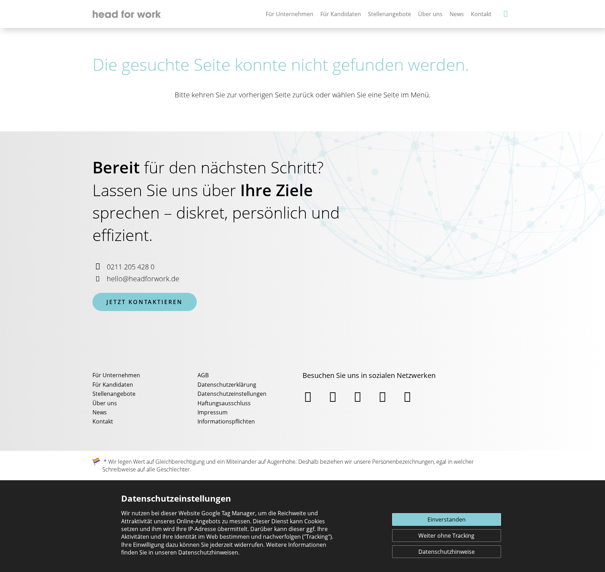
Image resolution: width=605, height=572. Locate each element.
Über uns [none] (430, 14)
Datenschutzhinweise (446, 552)
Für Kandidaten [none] (340, 14)
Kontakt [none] (481, 14)
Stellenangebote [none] (389, 14)
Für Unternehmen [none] (289, 14)
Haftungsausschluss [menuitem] (224, 403)
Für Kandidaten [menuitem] (112, 384)
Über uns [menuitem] (104, 403)
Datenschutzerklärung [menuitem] (226, 384)
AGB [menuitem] (203, 375)
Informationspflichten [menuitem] (226, 421)
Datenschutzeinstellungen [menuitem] (231, 394)
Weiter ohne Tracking (446, 535)
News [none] (457, 14)
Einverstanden (446, 519)
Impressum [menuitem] (212, 412)
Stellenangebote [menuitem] (113, 394)
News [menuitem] (99, 412)
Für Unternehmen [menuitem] (116, 375)
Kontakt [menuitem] (102, 421)
